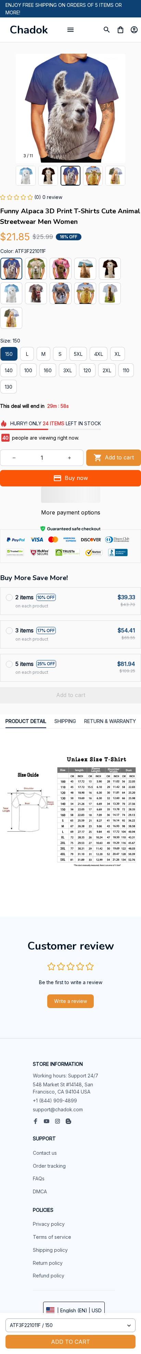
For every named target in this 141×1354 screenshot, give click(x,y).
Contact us (45, 1153)
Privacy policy (49, 1224)
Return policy (48, 1263)
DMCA (40, 1191)
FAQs (38, 1178)
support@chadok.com (58, 1109)
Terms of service (52, 1237)
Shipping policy (50, 1250)
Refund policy (48, 1275)
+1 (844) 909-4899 (55, 1100)
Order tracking (49, 1166)
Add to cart (70, 1341)
